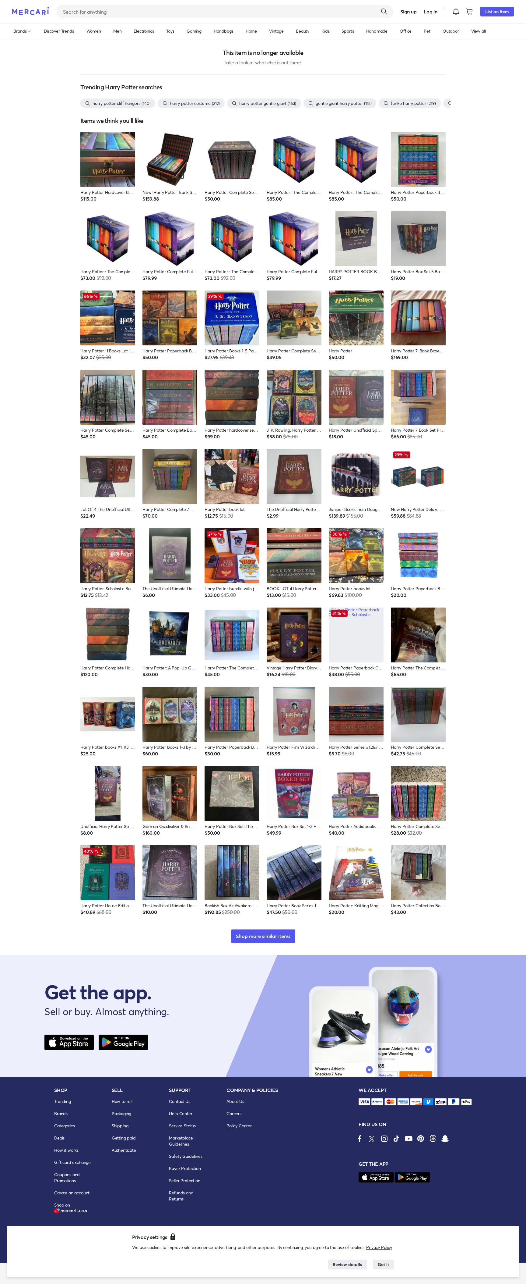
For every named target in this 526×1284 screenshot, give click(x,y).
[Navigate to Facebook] (360, 1138)
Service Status (182, 1126)
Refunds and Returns (181, 1196)
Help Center (180, 1113)
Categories (64, 1126)
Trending (62, 1101)
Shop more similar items (263, 936)
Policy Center (239, 1126)
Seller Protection (184, 1180)
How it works (66, 1150)
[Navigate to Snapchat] (445, 1138)
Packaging (122, 1113)
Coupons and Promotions (67, 1177)
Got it (383, 1264)
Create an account (71, 1193)
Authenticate (124, 1150)
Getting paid (124, 1138)
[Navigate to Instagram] (384, 1138)
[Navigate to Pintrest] (421, 1138)
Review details (347, 1264)
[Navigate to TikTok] (396, 1138)
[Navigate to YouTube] (408, 1138)
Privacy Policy (379, 1247)
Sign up (408, 11)
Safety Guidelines (185, 1156)
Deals (59, 1138)
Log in (430, 11)
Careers (233, 1113)
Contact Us (179, 1101)
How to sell (122, 1101)
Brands (61, 1113)
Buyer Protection (185, 1168)
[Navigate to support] (364, 1101)
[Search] (384, 11)
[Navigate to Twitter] (372, 1138)
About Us (235, 1101)
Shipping (120, 1126)
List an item (497, 11)
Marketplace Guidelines (181, 1141)
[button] (456, 11)
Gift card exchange (72, 1162)
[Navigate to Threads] (433, 1138)
